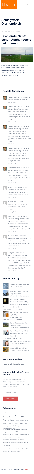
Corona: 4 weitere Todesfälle (20, 285)
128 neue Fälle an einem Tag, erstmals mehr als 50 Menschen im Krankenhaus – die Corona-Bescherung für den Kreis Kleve (19, 112)
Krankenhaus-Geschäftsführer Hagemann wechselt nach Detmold (20, 333)
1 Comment (23, 287)
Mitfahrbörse (17, 437)
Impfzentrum (9, 429)
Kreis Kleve (7, 434)
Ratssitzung (6, 442)
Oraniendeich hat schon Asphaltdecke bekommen (16, 39)
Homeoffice (5, 426)
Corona (19, 416)
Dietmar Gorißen (20, 420)
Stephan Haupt (21, 446)
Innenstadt (18, 429)
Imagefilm (12, 426)
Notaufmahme (24, 437)
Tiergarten (11, 448)
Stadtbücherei (14, 446)
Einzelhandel (12, 423)
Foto (18, 32)
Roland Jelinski (14, 442)
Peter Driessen (13, 439)
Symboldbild (6, 448)
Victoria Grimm (21, 448)
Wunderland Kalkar (15, 451)
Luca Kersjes (22, 434)
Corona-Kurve (9, 420)
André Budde (6, 413)
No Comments (24, 296)
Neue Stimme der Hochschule (20, 341)
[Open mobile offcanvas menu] (32, 4)
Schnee (20, 442)
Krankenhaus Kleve (22, 432)
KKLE (16, 432)
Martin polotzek (10, 437)
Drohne (4, 423)
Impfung (22, 426)
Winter (8, 451)
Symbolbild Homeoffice (18, 348)
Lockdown (15, 434)
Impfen (17, 426)
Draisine (26, 420)
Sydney (26, 469)
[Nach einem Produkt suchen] (28, 4)
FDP (18, 423)
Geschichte (23, 423)
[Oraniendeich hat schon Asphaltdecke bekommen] (17, 54)
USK (16, 448)
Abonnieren (10, 399)
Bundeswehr (23, 413)
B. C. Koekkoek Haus (14, 413)
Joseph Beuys (10, 432)
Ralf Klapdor (21, 439)
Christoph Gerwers (8, 417)
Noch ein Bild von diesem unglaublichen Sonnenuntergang (19, 314)
